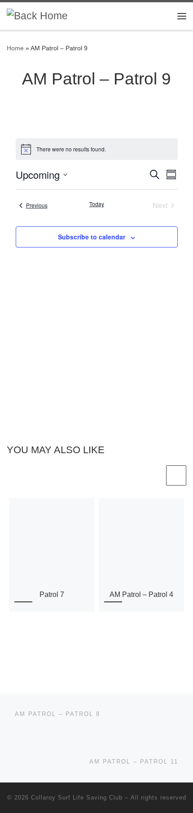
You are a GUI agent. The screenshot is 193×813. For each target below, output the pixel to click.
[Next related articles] (176, 475)
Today (96, 204)
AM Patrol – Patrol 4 (141, 594)
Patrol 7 (51, 594)
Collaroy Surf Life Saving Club (77, 797)
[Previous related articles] (154, 475)
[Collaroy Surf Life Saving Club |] (37, 15)
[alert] (97, 149)
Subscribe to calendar (91, 236)
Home (15, 48)
